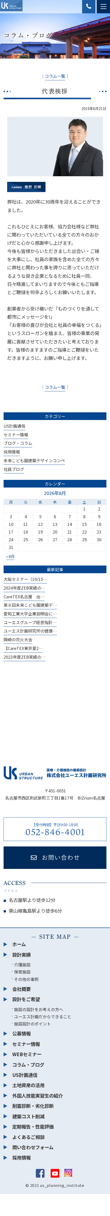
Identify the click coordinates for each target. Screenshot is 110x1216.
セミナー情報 (16, 435)
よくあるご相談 (28, 1137)
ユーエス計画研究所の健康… (30, 631)
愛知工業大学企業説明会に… (30, 614)
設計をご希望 (26, 999)
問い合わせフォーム (32, 1147)
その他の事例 (26, 979)
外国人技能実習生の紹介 (37, 1095)
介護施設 (22, 964)
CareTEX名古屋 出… (24, 596)
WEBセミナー (26, 1054)
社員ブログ (14, 469)
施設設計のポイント (32, 1024)
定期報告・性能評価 (33, 1126)
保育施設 (22, 972)
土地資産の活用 (28, 1085)
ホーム (19, 944)
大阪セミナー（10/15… (25, 579)
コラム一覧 (55, 76)
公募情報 (21, 1033)
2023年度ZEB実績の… (24, 657)
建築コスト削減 (28, 1116)
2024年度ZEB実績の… (24, 588)
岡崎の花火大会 (18, 639)
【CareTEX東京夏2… (23, 648)
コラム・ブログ (28, 1064)
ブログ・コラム (18, 443)
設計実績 (21, 954)
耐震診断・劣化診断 (33, 1105)
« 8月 (10, 556)
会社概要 (21, 989)
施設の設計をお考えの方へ (38, 1009)
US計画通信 (14, 426)
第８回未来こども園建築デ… (30, 605)
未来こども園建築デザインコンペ (34, 460)
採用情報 (12, 452)
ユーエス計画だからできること (42, 1016)
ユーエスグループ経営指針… (30, 622)
